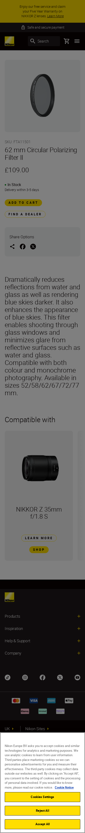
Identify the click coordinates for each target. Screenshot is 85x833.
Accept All (42, 824)
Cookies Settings (42, 797)
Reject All (42, 810)
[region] (42, 782)
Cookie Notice (64, 787)
